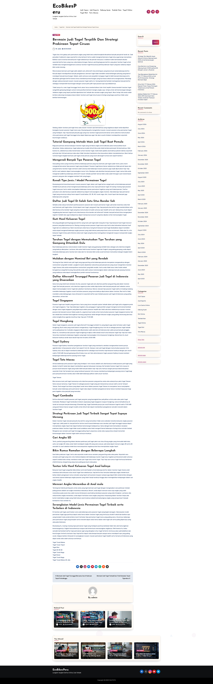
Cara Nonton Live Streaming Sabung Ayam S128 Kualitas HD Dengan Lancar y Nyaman (148, 68)
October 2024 (142, 221)
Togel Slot (84, 13)
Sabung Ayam (105, 10)
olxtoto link (141, 347)
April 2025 (141, 195)
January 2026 (142, 155)
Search (141, 36)
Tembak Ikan (116, 10)
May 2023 (141, 274)
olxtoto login (142, 355)
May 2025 (141, 190)
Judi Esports (94, 10)
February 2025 (142, 204)
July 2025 (141, 181)
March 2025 (141, 199)
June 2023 (141, 270)
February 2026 (142, 151)
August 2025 (142, 177)
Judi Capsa (84, 10)
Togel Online (127, 10)
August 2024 (142, 230)
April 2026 (141, 142)
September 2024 (143, 226)
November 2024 (143, 217)
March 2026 (142, 146)
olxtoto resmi (142, 362)
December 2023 (143, 265)
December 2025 (143, 159)
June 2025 (141, 186)
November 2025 (143, 164)
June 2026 (141, 133)
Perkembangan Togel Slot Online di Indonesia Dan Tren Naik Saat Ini (65, 622)
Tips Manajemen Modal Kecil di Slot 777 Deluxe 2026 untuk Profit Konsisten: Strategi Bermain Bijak (147, 77)
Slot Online (141, 314)
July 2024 (141, 234)
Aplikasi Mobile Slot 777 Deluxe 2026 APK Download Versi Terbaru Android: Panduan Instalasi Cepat (147, 96)
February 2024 (142, 256)
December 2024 (143, 212)
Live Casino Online (144, 305)
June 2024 (141, 239)
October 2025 (142, 168)
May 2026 (141, 137)
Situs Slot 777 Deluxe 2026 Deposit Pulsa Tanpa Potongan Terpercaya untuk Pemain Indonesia (148, 87)
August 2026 (142, 124)
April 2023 (141, 278)
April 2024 (141, 248)
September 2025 (143, 173)
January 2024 (142, 261)
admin (59, 49)
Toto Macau (93, 13)
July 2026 (141, 129)
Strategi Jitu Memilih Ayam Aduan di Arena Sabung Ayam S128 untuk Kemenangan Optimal (147, 59)
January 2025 (142, 208)
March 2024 (142, 252)
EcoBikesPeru (60, 670)
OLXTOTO (113, 680)
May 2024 (141, 243)
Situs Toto (141, 339)
